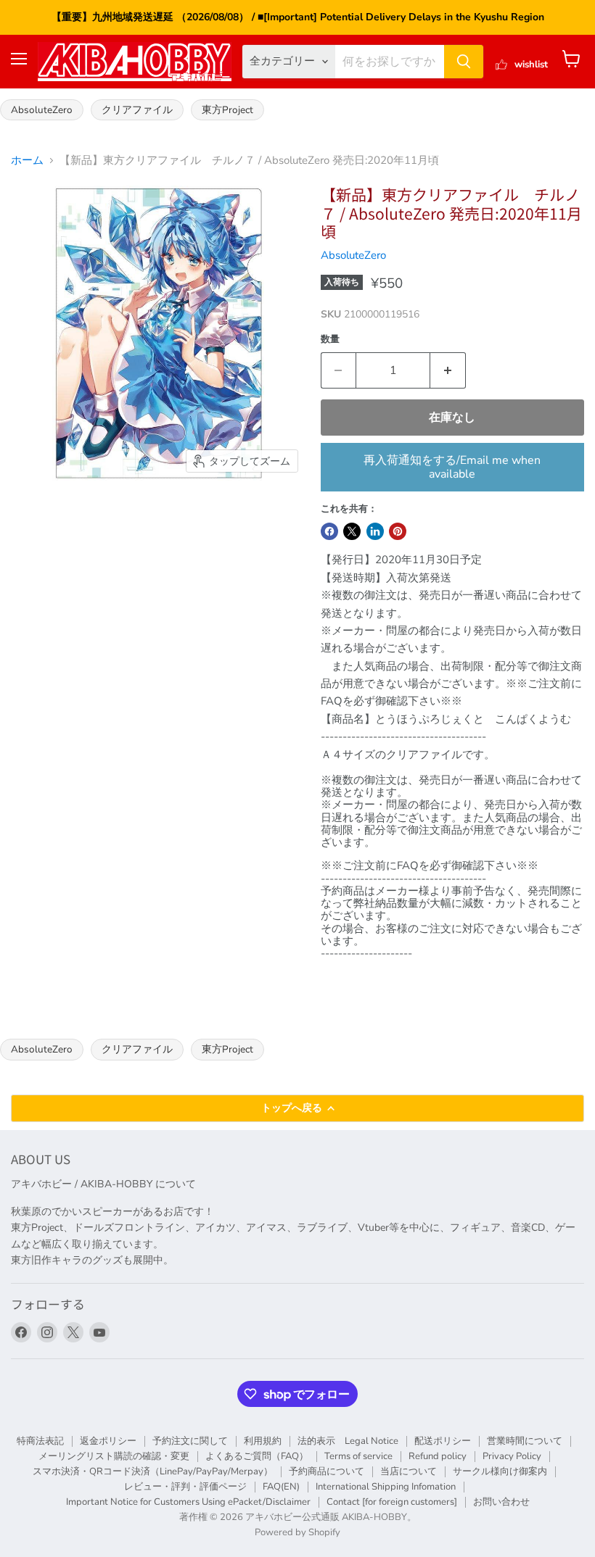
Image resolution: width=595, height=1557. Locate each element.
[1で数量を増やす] (448, 370)
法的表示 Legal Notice (348, 1441)
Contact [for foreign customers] (392, 1501)
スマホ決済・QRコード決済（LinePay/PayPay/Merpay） (153, 1471)
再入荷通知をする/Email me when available (452, 466)
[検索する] (463, 61)
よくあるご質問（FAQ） (256, 1456)
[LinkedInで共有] (375, 531)
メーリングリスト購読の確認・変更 (113, 1456)
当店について (408, 1471)
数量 (330, 339)
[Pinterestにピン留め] (397, 531)
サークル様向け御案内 (500, 1471)
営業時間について (524, 1441)
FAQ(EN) (281, 1486)
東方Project (227, 110)
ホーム (27, 160)
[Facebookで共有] (329, 531)
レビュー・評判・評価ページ (185, 1486)
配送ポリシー (442, 1441)
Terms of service (358, 1456)
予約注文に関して (190, 1441)
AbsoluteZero (42, 110)
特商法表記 (40, 1441)
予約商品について (326, 1471)
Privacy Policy (512, 1456)
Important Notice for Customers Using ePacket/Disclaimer (188, 1501)
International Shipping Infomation (386, 1486)
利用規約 (263, 1441)
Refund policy (438, 1456)
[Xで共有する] (352, 531)
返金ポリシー (108, 1441)
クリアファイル (137, 110)
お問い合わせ (501, 1501)
